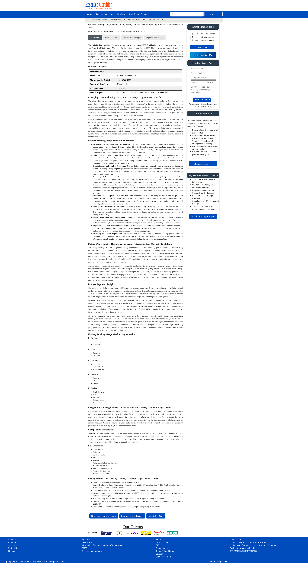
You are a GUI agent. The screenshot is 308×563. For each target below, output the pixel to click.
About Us (99, 14)
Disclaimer (160, 554)
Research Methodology (92, 551)
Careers (11, 545)
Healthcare (87, 542)
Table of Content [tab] (111, 38)
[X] (223, 561)
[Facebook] (220, 562)
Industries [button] (109, 14)
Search (214, 14)
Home (88, 14)
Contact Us (145, 14)
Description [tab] (95, 37)
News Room (133, 14)
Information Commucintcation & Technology (102, 545)
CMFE (84, 548)
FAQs (158, 545)
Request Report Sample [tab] (132, 38)
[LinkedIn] (226, 562)
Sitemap (11, 551)
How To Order (162, 542)
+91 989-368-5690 (257, 542)
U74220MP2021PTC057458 (245, 551)
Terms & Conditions (165, 551)
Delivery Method (163, 557)
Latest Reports (102, 19)
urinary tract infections (130, 426)
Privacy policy (162, 548)
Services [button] (121, 14)
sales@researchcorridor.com (263, 545)
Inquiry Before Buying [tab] (154, 38)
